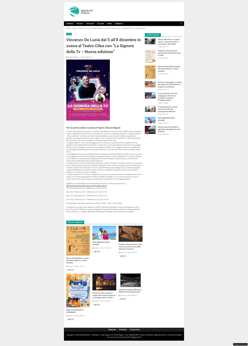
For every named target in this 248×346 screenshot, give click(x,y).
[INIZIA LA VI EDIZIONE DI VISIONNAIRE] (78, 290)
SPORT (109, 24)
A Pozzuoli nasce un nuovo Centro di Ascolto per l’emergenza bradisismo (167, 109)
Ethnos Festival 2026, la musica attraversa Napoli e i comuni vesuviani (77, 260)
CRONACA (69, 24)
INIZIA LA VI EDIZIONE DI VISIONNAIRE (75, 311)
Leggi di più (70, 270)
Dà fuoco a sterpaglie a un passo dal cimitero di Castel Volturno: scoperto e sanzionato (170, 84)
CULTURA (100, 24)
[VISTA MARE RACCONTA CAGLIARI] (104, 233)
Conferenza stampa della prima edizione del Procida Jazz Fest (130, 291)
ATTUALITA (90, 24)
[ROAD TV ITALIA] (80, 12)
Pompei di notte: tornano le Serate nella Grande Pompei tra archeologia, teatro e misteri (103, 295)
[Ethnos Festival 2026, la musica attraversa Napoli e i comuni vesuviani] (78, 241)
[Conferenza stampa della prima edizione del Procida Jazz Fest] (130, 280)
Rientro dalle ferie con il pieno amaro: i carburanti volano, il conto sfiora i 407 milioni (169, 41)
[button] (181, 24)
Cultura (69, 34)
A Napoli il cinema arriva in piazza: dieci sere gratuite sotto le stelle (169, 53)
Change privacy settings (240, 344)
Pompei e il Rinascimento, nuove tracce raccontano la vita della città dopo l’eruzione (130, 246)
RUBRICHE (118, 24)
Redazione (112, 329)
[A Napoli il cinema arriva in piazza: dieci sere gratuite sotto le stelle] (150, 56)
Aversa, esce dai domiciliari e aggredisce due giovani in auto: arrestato (169, 129)
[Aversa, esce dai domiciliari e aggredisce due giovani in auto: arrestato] (150, 130)
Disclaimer (123, 329)
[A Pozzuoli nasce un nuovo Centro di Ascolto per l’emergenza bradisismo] (150, 109)
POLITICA (80, 24)
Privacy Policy (135, 329)
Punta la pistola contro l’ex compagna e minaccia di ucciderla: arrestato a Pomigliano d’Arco (167, 96)
